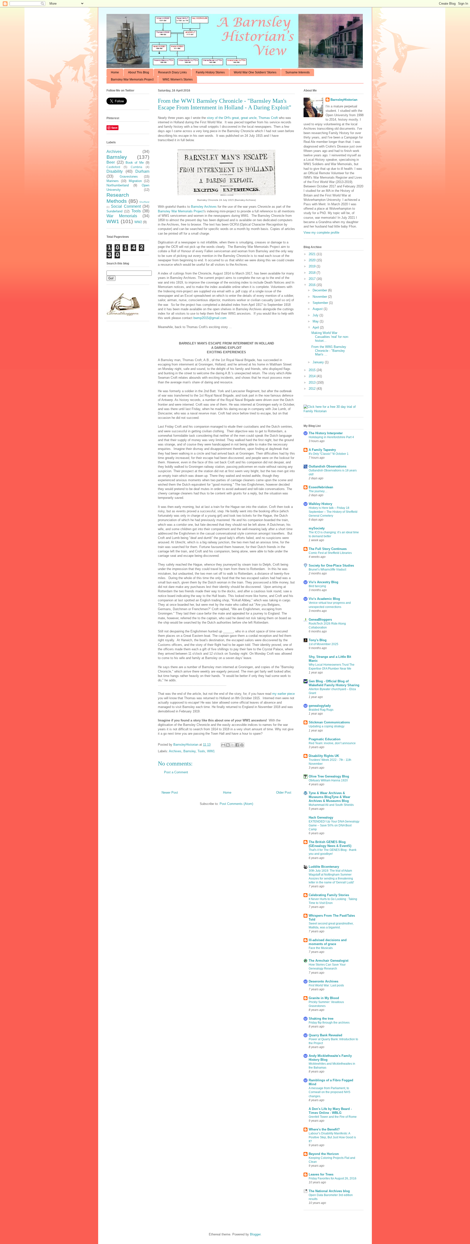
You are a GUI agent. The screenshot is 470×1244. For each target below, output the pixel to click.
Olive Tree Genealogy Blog (329, 776)
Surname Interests (297, 72)
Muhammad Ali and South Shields (331, 805)
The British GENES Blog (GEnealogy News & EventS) (330, 844)
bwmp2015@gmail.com (209, 318)
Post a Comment (176, 772)
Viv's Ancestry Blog (323, 582)
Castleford (113, 167)
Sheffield (144, 202)
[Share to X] (232, 744)
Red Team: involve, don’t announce (332, 743)
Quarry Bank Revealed (325, 1035)
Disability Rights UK (324, 756)
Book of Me (135, 162)
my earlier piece (283, 694)
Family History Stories (210, 72)
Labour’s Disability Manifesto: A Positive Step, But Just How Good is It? (332, 1137)
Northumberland (117, 185)
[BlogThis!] (227, 744)
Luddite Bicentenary (324, 866)
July (316, 315)
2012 (313, 388)
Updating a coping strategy (326, 726)
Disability (114, 171)
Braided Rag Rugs (321, 709)
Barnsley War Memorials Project (132, 79)
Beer (110, 162)
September (321, 303)
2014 (313, 376)
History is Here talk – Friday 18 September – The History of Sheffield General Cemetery (333, 511)
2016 (313, 285)
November (320, 296)
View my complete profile (321, 232)
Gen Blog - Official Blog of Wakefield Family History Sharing (334, 683)
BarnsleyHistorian (343, 100)
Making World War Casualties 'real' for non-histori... (330, 336)
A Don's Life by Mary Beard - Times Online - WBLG (330, 1111)
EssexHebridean (321, 487)
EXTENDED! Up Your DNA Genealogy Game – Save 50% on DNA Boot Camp (334, 825)
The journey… (318, 491)
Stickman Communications (329, 722)
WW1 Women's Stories (178, 79)
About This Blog (138, 72)
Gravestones (129, 176)
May (316, 321)
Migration (135, 181)
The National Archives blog (329, 1191)
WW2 (138, 222)
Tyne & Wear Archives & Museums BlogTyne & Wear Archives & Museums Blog (329, 797)
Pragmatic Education (325, 739)
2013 (313, 382)
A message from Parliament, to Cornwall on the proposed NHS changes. (329, 1092)
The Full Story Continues (328, 549)
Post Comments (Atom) (236, 804)
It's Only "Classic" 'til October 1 (329, 454)
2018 (313, 272)
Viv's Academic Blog (324, 599)
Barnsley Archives (204, 206)
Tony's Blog (318, 640)
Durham (142, 171)
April (316, 327)
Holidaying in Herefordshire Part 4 (331, 437)
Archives (175, 751)
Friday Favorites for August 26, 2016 (332, 1178)
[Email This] (223, 744)
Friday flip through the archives (329, 1022)
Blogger (255, 1234)
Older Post (283, 792)
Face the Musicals (321, 948)
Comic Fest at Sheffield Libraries (330, 553)
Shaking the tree (321, 1018)
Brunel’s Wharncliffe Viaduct (327, 569)
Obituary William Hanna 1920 (328, 780)
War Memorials (121, 216)
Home (115, 72)
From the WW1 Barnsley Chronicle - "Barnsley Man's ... (328, 350)
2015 (313, 370)
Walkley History (320, 504)
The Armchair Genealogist (328, 960)
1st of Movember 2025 (323, 644)
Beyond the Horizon (324, 1154)
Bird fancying (317, 586)
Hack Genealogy (321, 817)
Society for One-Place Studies (331, 565)
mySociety (317, 528)
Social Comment (126, 206)
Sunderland (114, 211)
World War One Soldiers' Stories (255, 72)
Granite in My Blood (324, 998)
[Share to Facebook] (237, 744)
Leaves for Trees (321, 1174)
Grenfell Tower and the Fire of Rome (333, 1116)
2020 (313, 260)
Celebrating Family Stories (329, 895)
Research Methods (117, 198)
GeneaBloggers (320, 619)
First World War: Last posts (326, 985)
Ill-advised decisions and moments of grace (328, 942)
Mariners (112, 181)
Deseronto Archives (323, 981)
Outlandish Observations (327, 466)
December (320, 290)
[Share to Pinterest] (241, 744)
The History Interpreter (326, 433)
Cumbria (136, 167)
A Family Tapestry (322, 450)
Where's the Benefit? (324, 1129)
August (318, 309)
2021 (313, 254)
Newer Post (170, 792)
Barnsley (189, 751)
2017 (313, 279)
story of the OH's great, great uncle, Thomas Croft (242, 118)
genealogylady (320, 706)
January (319, 362)
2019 (313, 266)
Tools (201, 751)
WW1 (211, 751)
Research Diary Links (172, 72)
